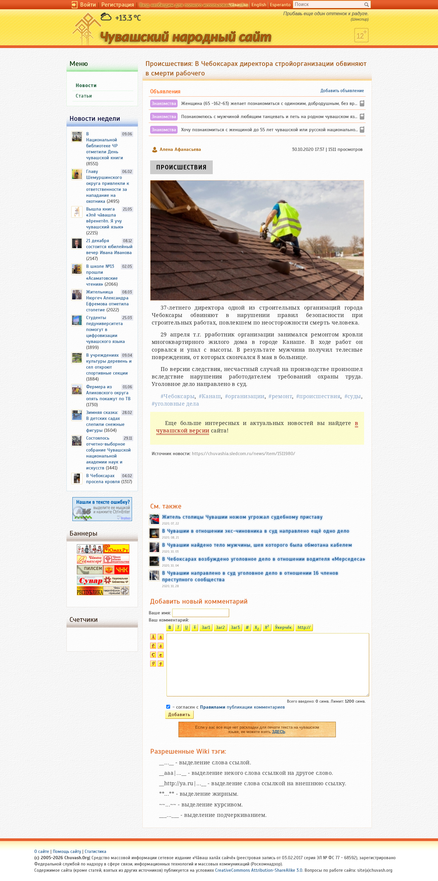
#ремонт (280, 396)
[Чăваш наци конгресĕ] (116, 573)
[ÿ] (160, 665)
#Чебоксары (178, 396)
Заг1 (206, 627)
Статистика (95, 851)
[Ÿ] (152, 665)
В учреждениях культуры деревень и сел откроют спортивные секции (109, 364)
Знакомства (164, 103)
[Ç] (152, 656)
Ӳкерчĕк (283, 627)
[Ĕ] (152, 647)
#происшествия (318, 396)
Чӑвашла (238, 5)
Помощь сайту (67, 851)
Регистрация (117, 4)
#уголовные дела (175, 404)
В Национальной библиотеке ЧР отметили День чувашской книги (104, 146)
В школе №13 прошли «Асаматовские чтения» (102, 275)
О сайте (41, 851)
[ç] (160, 656)
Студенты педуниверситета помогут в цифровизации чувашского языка (105, 329)
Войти (88, 4)
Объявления (165, 91)
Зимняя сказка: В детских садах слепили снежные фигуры (105, 421)
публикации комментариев (242, 707)
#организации (245, 396)
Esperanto (280, 5)
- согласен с (229, 707)
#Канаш (210, 396)
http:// (304, 627)
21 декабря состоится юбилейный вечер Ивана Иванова (109, 247)
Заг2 (220, 627)
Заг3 (235, 627)
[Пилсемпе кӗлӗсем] (90, 573)
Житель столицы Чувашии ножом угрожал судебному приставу (242, 517)
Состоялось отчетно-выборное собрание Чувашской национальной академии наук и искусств (108, 453)
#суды (352, 396)
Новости (86, 85)
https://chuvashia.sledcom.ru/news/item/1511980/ (243, 454)
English (258, 5)
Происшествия (181, 167)
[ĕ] (160, 647)
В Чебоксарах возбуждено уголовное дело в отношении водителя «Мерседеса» (263, 559)
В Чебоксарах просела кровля (103, 479)
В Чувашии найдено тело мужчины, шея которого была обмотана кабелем (257, 545)
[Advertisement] (257, 476)
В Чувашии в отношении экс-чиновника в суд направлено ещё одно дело (256, 531)
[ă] (160, 638)
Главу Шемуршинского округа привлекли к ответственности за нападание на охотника (107, 186)
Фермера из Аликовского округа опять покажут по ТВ (108, 393)
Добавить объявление (342, 90)
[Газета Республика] (90, 593)
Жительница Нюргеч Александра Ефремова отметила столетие (107, 301)
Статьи (84, 96)
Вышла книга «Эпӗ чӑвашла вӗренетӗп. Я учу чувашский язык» (104, 218)
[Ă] (152, 638)
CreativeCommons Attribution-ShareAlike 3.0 (258, 870)
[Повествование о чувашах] (90, 552)
